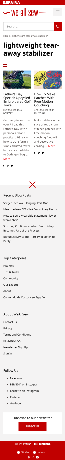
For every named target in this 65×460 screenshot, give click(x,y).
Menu (57, 12)
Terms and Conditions (17, 334)
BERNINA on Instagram (24, 384)
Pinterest (16, 397)
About (7, 291)
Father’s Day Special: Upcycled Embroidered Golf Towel (17, 99)
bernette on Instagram (24, 391)
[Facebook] (4, 165)
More (6, 159)
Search (58, 26)
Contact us (10, 322)
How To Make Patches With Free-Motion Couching (44, 99)
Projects (8, 266)
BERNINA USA (11, 341)
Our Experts (10, 284)
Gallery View (5, 65)
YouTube (15, 403)
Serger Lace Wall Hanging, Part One (25, 203)
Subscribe (33, 426)
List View (10, 65)
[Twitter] (12, 165)
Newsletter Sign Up (15, 347)
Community (10, 278)
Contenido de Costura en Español (24, 297)
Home (6, 35)
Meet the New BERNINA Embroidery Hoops (30, 209)
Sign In (7, 353)
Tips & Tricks (11, 272)
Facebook (16, 378)
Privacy (7, 328)
